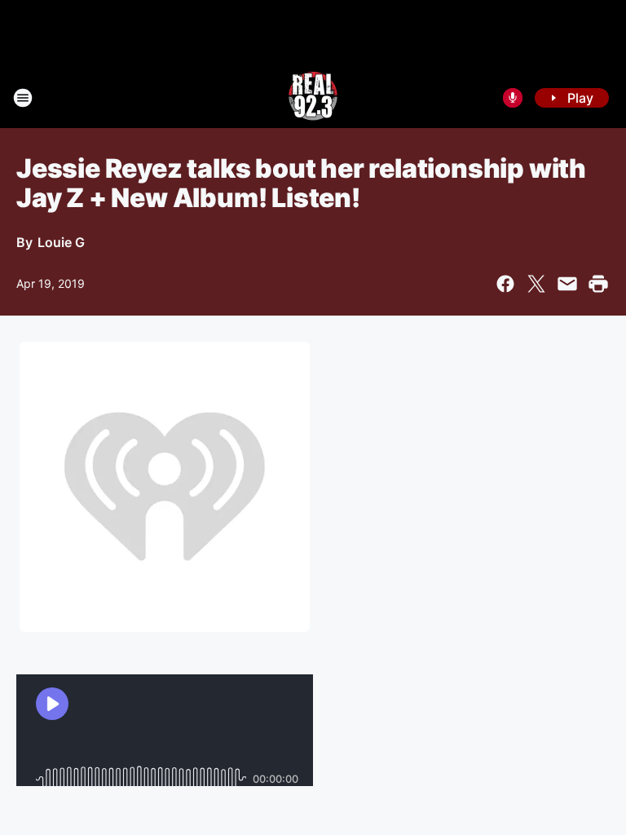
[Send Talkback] (512, 98)
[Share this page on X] (536, 283)
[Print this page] (598, 283)
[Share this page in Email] (567, 283)
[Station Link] (313, 98)
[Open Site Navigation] (23, 98)
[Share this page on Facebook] (505, 283)
